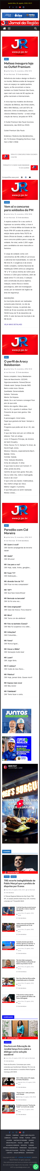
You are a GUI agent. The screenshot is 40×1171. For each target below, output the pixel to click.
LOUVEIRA (9, 1140)
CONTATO (9, 1152)
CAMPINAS (15, 1135)
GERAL (6, 59)
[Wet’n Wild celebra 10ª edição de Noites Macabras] (8, 1082)
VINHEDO (31, 1140)
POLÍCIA (20, 1142)
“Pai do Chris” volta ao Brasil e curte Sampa (25, 1093)
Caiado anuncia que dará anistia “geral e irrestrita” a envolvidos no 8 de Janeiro (25, 943)
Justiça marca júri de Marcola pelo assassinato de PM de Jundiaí (25, 925)
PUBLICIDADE (30, 1150)
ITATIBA (21, 1138)
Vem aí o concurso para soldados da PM (24, 155)
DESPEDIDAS (29, 1152)
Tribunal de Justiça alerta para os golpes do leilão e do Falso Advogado (25, 996)
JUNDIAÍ (26, 1142)
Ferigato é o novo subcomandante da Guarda (16, 166)
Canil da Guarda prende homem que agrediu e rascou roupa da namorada (26, 908)
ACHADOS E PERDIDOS (12, 1145)
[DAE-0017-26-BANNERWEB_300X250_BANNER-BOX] (16, 710)
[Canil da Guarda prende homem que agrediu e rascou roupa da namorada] (8, 912)
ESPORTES (24, 1145)
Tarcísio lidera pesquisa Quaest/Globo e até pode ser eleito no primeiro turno (26, 961)
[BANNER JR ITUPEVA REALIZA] (16, 737)
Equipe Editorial (32, 1147)
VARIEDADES (8, 1042)
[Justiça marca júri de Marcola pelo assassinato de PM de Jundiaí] (8, 929)
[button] (36, 1167)
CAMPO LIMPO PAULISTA (27, 1135)
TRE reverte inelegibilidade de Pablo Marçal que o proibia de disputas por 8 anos (19, 883)
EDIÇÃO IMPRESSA (19, 1152)
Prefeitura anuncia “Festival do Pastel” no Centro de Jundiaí (25, 1106)
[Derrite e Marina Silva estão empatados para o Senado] (8, 984)
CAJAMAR (15, 1138)
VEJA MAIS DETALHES (13, 324)
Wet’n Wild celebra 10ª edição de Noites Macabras (25, 1078)
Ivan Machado (10, 74)
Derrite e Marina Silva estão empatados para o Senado (25, 979)
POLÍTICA (13, 876)
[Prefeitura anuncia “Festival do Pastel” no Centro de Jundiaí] (8, 1110)
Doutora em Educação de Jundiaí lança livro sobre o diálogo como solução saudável (17, 1050)
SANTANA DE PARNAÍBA (20, 1140)
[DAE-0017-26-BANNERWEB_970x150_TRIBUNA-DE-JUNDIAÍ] (20, 14)
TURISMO (31, 1145)
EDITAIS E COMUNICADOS (10, 1147)
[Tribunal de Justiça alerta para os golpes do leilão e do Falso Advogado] (8, 1001)
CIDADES (7, 202)
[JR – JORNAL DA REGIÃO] (20, 22)
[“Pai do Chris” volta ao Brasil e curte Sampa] (8, 1096)
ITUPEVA (27, 1138)
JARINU (34, 1138)
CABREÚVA (7, 1138)
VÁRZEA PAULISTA (11, 1142)
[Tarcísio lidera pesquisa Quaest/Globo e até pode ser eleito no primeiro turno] (8, 966)
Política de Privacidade (12, 1150)
